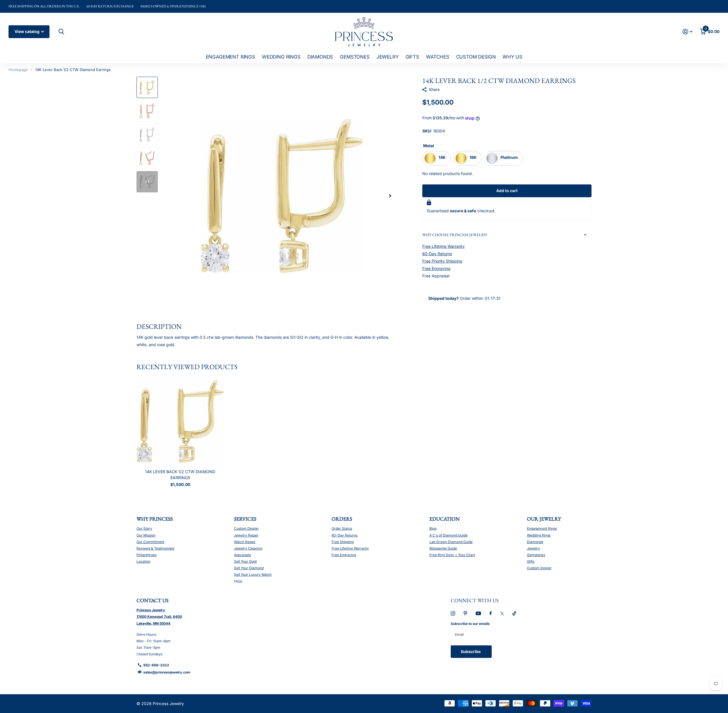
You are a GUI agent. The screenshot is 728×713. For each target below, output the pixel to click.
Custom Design (476, 57)
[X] (502, 613)
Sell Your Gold (245, 561)
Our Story (144, 528)
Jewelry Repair (246, 535)
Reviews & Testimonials (155, 548)
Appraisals (242, 555)
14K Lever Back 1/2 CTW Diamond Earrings (180, 474)
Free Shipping (343, 542)
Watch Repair (245, 542)
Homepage (18, 69)
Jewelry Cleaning (248, 548)
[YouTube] (478, 614)
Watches (437, 57)
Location (143, 561)
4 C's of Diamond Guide (448, 535)
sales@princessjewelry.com (166, 672)
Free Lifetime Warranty (443, 246)
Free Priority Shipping (442, 261)
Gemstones (354, 57)
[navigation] (147, 87)
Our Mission (146, 535)
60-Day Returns (437, 253)
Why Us (512, 57)
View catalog (27, 31)
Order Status (342, 528)
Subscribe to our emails (470, 623)
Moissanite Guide (443, 548)
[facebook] (490, 614)
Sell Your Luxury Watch (253, 574)
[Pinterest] (465, 613)
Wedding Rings (281, 57)
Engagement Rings (230, 57)
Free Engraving (436, 268)
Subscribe (471, 651)
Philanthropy (146, 555)
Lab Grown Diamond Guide (451, 542)
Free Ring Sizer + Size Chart (452, 555)
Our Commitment (150, 542)
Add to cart (507, 190)
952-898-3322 (156, 665)
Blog (433, 528)
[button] (390, 196)
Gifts (412, 57)
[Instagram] (453, 613)
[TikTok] (514, 613)
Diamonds (320, 57)
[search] (61, 31)
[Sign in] (687, 31)
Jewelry (388, 57)
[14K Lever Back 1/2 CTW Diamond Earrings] (180, 421)
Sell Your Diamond (249, 568)
